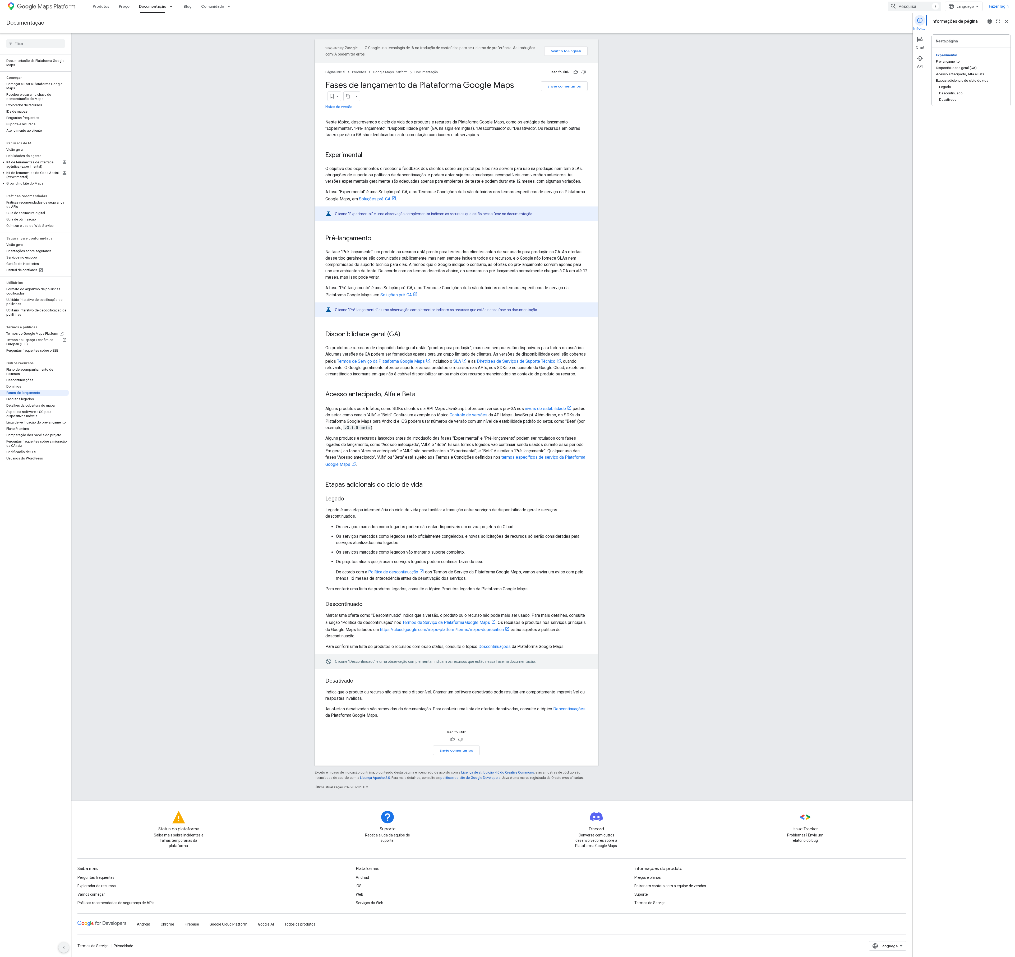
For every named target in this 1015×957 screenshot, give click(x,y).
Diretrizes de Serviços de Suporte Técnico (516, 361)
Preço (124, 6)
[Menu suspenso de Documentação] (172, 6)
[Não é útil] (584, 72)
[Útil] (576, 72)
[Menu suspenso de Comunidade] (230, 6)
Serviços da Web (369, 903)
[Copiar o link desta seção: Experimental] (367, 155)
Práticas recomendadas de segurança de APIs (115, 903)
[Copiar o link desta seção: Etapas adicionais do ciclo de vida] (428, 485)
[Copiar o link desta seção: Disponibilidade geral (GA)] (405, 335)
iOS (359, 886)
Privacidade (123, 946)
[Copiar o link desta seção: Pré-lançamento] (376, 239)
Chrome (167, 924)
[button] (34, 164)
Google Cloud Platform (228, 924)
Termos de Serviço (650, 903)
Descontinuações (494, 646)
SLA (457, 361)
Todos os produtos (299, 924)
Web (359, 894)
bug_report (989, 21)
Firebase (192, 924)
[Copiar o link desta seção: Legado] (349, 499)
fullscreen (998, 21)
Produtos (101, 6)
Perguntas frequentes (95, 877)
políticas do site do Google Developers (470, 778)
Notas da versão (338, 107)
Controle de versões (468, 414)
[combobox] (914, 6)
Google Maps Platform (390, 72)
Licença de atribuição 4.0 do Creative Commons (497, 772)
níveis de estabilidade (545, 408)
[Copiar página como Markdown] (348, 96)
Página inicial (335, 72)
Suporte (641, 894)
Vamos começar (91, 894)
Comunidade (212, 6)
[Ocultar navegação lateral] (63, 947)
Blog (188, 6)
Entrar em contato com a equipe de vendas (670, 886)
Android (362, 877)
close (1006, 21)
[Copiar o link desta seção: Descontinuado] (367, 604)
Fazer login (999, 6)
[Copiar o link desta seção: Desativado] (358, 681)
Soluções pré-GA (374, 198)
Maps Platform (56, 6)
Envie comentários (564, 86)
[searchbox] (35, 43)
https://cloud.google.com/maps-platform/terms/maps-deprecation (442, 629)
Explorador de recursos (96, 886)
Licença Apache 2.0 (375, 778)
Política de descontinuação (393, 571)
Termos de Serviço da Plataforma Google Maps (381, 361)
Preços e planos (647, 877)
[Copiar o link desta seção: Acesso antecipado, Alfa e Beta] (421, 395)
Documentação (152, 6)
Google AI (266, 924)
